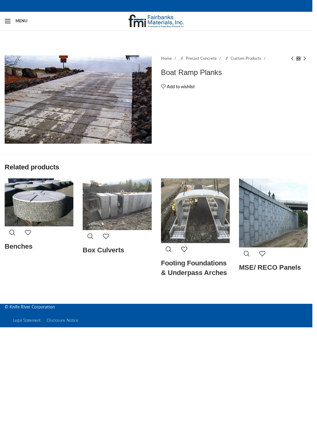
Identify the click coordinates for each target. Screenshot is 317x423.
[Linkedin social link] (161, 6)
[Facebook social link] (151, 6)
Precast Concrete (202, 58)
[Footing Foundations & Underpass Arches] (195, 210)
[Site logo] (156, 21)
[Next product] (305, 59)
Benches (19, 246)
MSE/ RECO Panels (270, 267)
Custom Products (246, 58)
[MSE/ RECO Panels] (273, 212)
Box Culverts (103, 250)
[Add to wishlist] (28, 234)
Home (167, 58)
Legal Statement (27, 321)
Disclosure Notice (62, 321)
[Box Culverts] (117, 204)
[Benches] (39, 202)
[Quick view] (12, 234)
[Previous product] (292, 59)
